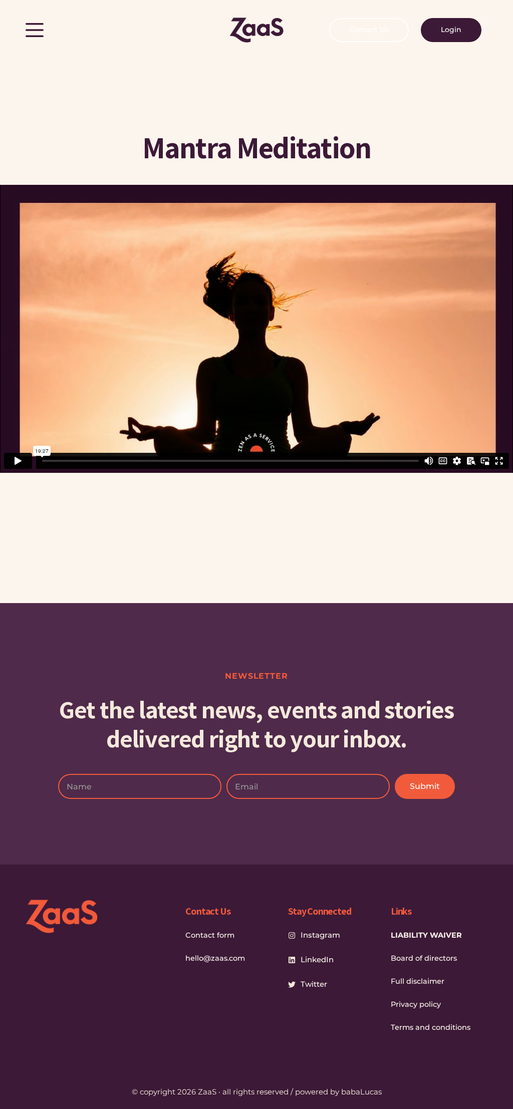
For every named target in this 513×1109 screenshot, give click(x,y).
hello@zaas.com (215, 958)
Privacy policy (416, 1004)
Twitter (314, 984)
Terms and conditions (430, 1027)
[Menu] (35, 30)
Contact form (209, 935)
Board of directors (424, 958)
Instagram (320, 935)
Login (451, 29)
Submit (425, 786)
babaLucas (361, 1091)
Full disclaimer (417, 981)
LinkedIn (317, 959)
